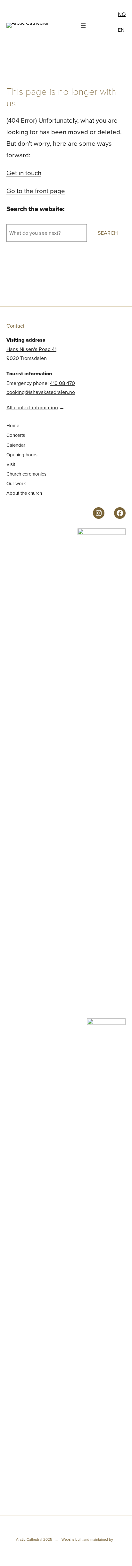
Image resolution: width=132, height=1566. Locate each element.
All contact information (32, 407)
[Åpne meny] (83, 25)
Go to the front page (35, 190)
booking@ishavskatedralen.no (40, 392)
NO (122, 14)
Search (108, 232)
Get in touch (23, 172)
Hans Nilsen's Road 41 (31, 349)
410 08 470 (62, 383)
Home (12, 425)
